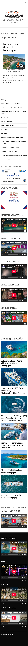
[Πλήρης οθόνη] (25, 232)
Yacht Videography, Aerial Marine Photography (11, 496)
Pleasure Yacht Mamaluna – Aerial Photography (12, 471)
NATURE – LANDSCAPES (7, 121)
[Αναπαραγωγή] (3, 232)
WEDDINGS (4, 133)
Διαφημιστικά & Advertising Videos (10, 147)
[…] (10, 82)
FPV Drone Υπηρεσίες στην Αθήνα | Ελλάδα (12, 107)
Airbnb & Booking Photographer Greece (11, 103)
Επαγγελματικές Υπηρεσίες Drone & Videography (14, 155)
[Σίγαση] (22, 232)
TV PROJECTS (4, 129)
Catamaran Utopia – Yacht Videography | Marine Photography (11, 363)
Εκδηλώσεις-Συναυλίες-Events (9, 151)
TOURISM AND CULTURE (7, 125)
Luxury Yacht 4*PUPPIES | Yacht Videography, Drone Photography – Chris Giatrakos (13, 390)
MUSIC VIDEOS (5, 117)
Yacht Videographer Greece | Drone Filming (12, 137)
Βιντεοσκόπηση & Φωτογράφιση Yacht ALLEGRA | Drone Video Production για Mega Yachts (14, 418)
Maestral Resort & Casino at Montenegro (12, 47)
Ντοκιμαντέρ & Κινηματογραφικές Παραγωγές (13, 159)
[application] (14, 225)
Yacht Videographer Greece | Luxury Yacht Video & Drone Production (12, 445)
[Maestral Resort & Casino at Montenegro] (14, 61)
